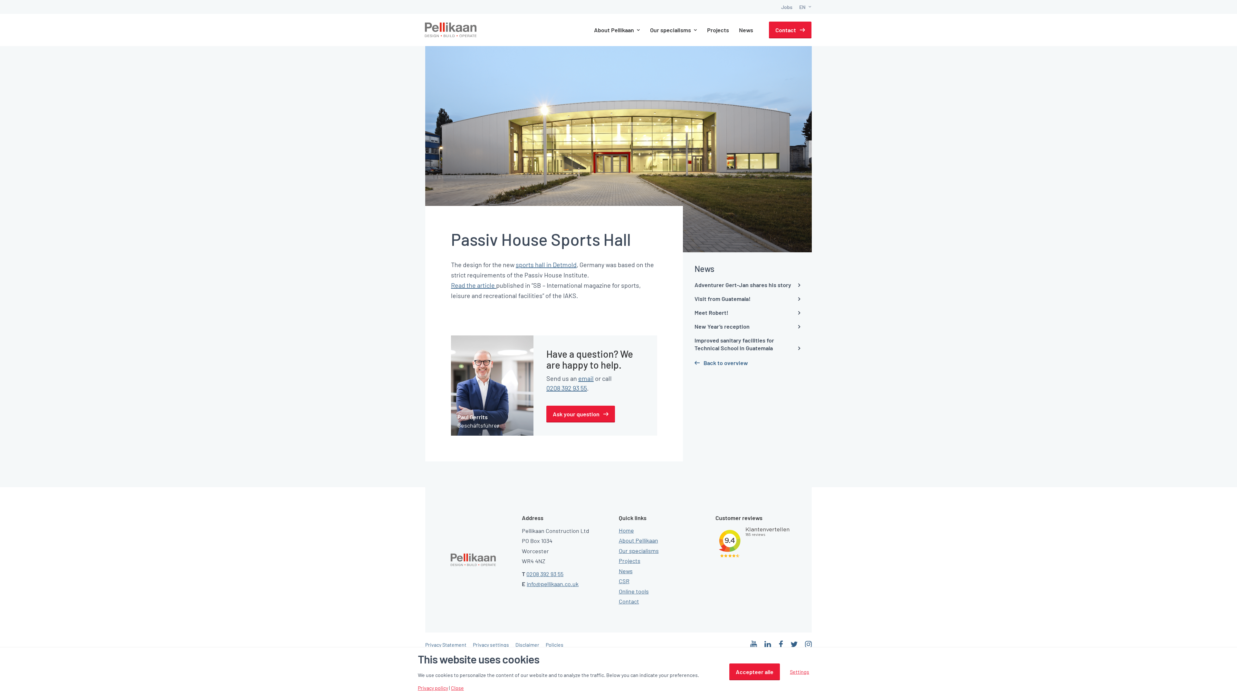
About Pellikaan (638, 540)
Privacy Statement (445, 645)
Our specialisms (639, 550)
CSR (624, 581)
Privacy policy (433, 688)
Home (626, 530)
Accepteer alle (754, 671)
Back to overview (726, 362)
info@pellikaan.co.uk (553, 583)
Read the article (473, 285)
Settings (799, 672)
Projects (718, 30)
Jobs (786, 7)
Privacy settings (491, 645)
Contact (785, 30)
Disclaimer (527, 645)
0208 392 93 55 (566, 388)
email (586, 378)
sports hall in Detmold (546, 264)
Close (457, 688)
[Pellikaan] (451, 30)
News (746, 30)
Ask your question (576, 414)
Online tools (634, 591)
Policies (554, 645)
